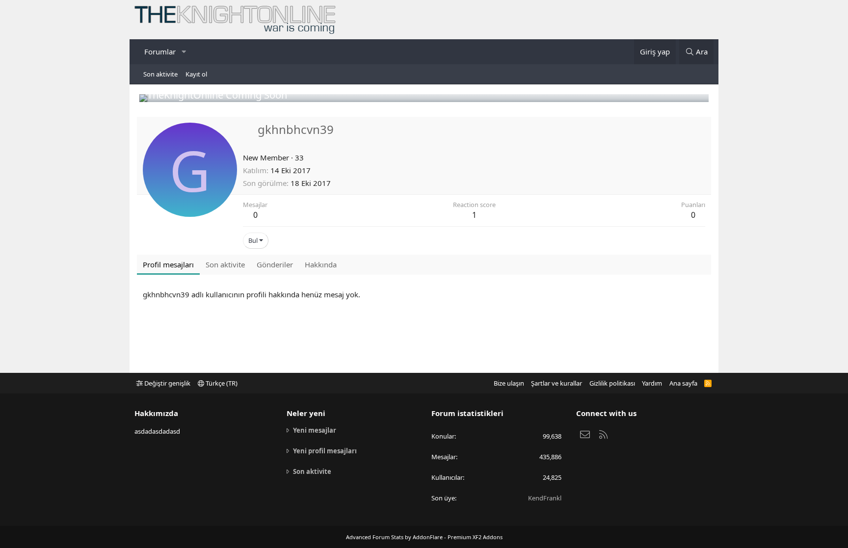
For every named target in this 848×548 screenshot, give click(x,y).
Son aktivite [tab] (225, 264)
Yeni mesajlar (314, 430)
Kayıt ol (196, 74)
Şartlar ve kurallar (556, 383)
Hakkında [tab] (321, 264)
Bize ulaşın (509, 383)
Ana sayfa (683, 383)
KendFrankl (544, 498)
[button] (183, 51)
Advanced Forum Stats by (424, 537)
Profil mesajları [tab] (168, 264)
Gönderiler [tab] (275, 264)
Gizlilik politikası (612, 383)
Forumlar (160, 51)
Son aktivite (160, 74)
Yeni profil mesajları (325, 450)
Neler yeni (306, 413)
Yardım (652, 383)
